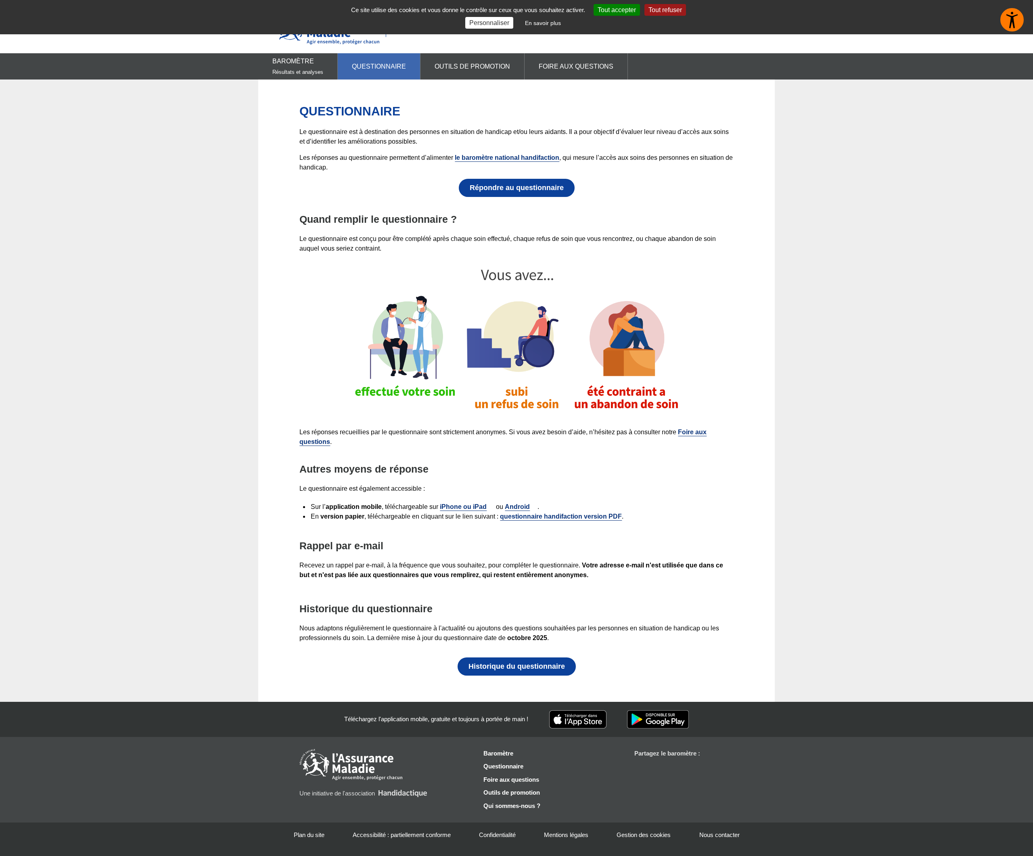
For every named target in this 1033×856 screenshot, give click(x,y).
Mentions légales (566, 834)
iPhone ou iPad (463, 506)
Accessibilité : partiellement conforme (402, 834)
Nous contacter (719, 834)
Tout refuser (665, 9)
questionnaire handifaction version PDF (561, 516)
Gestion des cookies (644, 834)
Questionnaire (379, 66)
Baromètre (297, 66)
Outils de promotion (472, 66)
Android (517, 506)
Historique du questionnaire (516, 666)
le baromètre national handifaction (507, 157)
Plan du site (309, 834)
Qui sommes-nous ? (511, 805)
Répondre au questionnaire (517, 188)
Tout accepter (617, 9)
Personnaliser (489, 22)
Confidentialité (497, 834)
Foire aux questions (576, 66)
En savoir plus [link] (543, 23)
